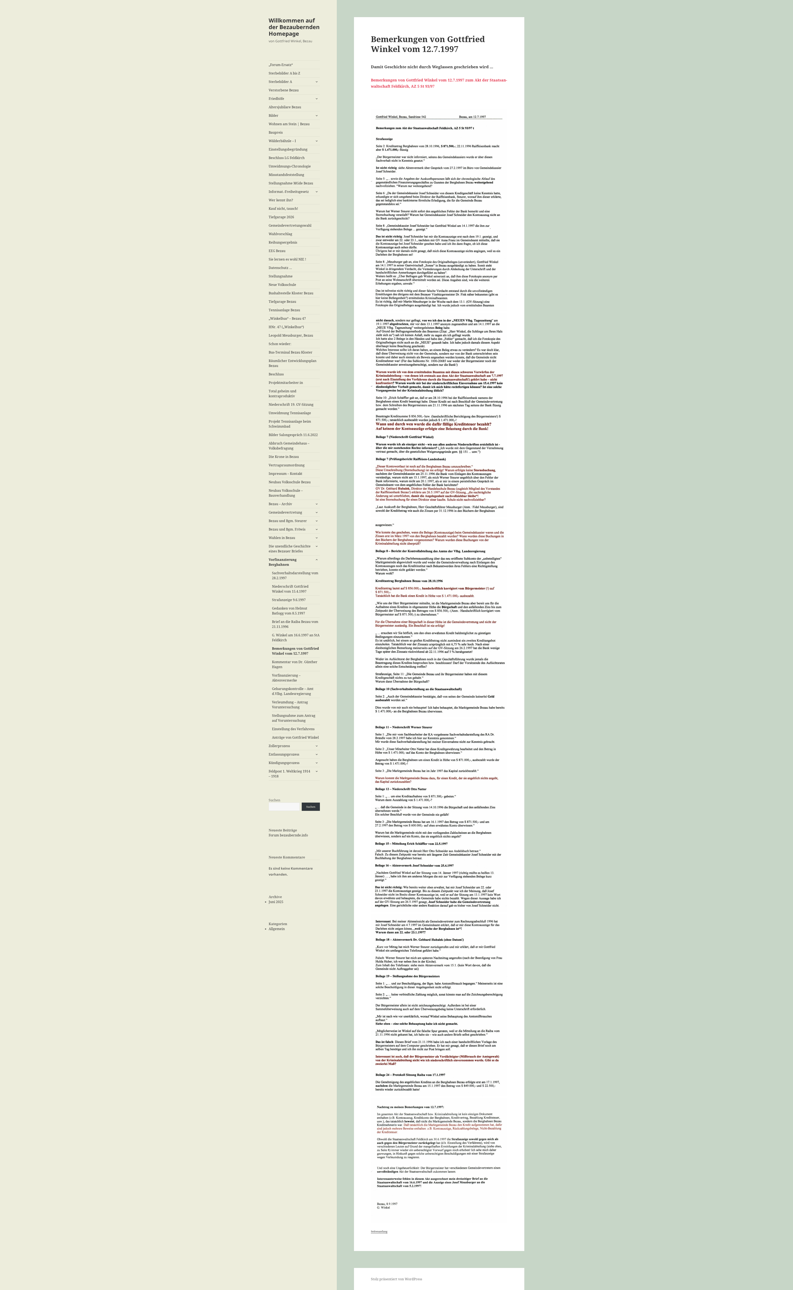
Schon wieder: (280, 344)
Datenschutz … (280, 267)
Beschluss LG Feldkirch (287, 158)
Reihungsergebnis (283, 242)
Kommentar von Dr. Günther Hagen (294, 664)
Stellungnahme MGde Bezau (291, 183)
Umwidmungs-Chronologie (290, 166)
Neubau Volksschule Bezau (290, 482)
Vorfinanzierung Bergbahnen (283, 562)
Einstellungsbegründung (288, 149)
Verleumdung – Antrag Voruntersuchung (290, 704)
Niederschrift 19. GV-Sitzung (291, 404)
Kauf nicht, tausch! (283, 208)
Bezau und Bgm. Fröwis (287, 529)
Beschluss (276, 374)
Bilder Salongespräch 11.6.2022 (293, 435)
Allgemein (277, 929)
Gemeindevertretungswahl (290, 225)
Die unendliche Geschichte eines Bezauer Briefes (290, 548)
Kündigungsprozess (284, 763)
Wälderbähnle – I (282, 141)
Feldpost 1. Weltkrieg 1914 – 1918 (289, 773)
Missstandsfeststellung (286, 174)
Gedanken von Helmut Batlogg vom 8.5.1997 (289, 611)
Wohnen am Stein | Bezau (289, 124)
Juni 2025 (276, 902)
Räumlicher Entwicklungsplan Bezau (292, 363)
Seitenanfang (379, 1231)
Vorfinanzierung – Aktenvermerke (286, 678)
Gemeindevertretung (285, 512)
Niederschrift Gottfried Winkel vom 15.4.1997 (290, 589)
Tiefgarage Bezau (282, 301)
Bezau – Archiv (280, 504)
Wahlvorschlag (280, 234)
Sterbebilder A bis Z (284, 73)
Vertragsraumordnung (287, 465)
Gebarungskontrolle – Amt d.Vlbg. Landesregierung (292, 691)
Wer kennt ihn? (281, 200)
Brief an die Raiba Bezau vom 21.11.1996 (295, 624)
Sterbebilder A (280, 81)
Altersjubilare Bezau (285, 107)
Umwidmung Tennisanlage (290, 413)
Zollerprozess (279, 746)
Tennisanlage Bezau (284, 310)
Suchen (274, 800)
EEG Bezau (277, 251)
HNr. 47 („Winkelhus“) (286, 327)
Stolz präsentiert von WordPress (396, 1279)
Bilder (273, 115)
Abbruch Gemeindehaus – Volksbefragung (289, 445)
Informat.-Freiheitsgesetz (289, 191)
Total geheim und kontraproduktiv (282, 393)
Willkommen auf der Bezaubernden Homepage (294, 27)
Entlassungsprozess (284, 754)
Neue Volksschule (282, 284)
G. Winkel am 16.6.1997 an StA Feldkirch (295, 637)
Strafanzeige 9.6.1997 (289, 600)
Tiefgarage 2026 (281, 217)
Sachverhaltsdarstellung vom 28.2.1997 (295, 575)
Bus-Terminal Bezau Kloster (290, 352)
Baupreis (276, 132)
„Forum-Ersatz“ (281, 64)
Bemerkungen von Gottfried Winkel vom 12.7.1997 (295, 651)
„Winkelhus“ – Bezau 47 (287, 318)
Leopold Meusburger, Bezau (291, 335)
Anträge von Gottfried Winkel (295, 737)
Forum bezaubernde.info (288, 835)
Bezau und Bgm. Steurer (288, 521)
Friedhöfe (276, 98)
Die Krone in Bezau (284, 456)
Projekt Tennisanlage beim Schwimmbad (290, 424)
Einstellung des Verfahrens (293, 729)
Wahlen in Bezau (282, 537)
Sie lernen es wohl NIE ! (287, 259)
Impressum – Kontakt (285, 473)
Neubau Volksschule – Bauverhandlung (286, 493)
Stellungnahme (281, 276)
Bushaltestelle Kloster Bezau (291, 293)
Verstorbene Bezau (284, 90)
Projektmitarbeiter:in (286, 382)
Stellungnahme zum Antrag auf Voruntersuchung (293, 718)
